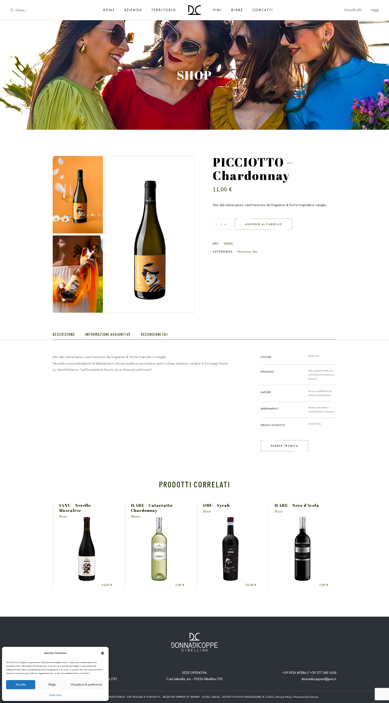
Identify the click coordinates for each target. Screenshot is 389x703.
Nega (52, 684)
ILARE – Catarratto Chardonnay (152, 508)
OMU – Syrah (216, 505)
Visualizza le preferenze (86, 684)
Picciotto (244, 251)
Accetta (21, 684)
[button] (102, 653)
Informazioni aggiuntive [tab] (108, 334)
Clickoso (313, 697)
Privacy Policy (55, 694)
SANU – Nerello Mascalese (75, 508)
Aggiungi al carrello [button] (92, 585)
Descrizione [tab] (64, 334)
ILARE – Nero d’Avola (297, 505)
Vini (254, 251)
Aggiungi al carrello (263, 224)
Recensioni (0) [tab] (154, 334)
